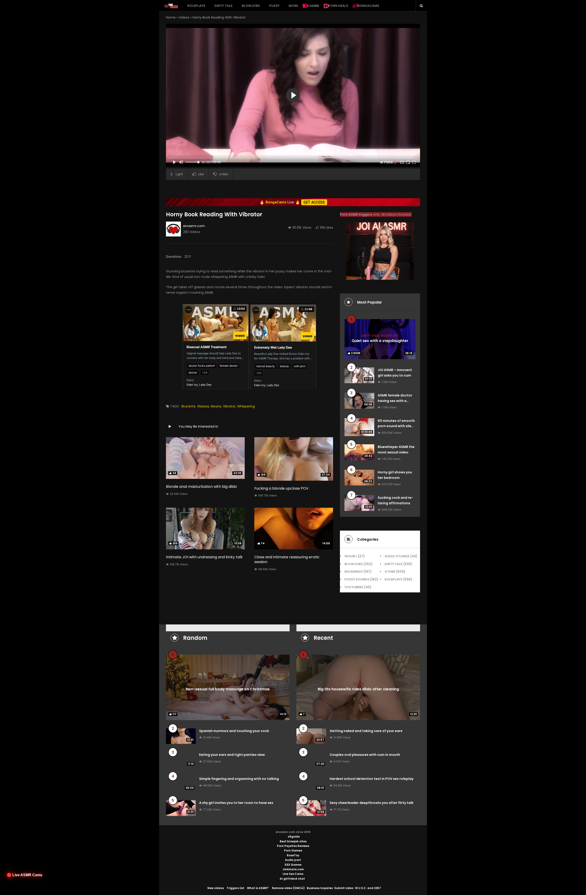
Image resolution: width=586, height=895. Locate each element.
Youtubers (354, 587)
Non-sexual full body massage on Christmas (228, 689)
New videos (215, 888)
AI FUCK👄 (388, 162)
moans (216, 406)
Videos (184, 17)
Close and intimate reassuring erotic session (287, 559)
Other (390, 571)
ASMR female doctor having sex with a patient (395, 401)
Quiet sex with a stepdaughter (380, 340)
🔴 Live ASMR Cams (24, 875)
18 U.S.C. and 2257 (368, 888)
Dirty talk (223, 5)
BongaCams (368, 5)
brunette (188, 406)
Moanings (354, 571)
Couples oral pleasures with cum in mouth (365, 754)
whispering (246, 406)
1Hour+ (351, 556)
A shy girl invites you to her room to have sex (236, 802)
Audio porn (293, 860)
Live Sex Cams (293, 874)
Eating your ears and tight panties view (232, 754)
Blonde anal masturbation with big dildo (201, 486)
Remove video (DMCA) (288, 888)
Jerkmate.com (293, 869)
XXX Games (293, 865)
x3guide (294, 836)
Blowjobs (251, 5)
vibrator (229, 406)
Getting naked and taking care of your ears (366, 731)
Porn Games (293, 850)
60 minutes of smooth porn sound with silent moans (396, 426)
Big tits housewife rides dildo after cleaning (358, 689)
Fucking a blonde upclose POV (281, 488)
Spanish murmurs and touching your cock (234, 731)
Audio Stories (397, 556)
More (293, 5)
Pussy (274, 5)
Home (171, 17)
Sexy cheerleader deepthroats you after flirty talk (371, 802)
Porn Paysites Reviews (293, 846)
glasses (203, 406)
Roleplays (196, 5)
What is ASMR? (258, 888)
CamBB (313, 5)
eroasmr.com (194, 226)
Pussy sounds (357, 579)
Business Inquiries (320, 888)
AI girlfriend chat (292, 879)
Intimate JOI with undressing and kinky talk (204, 557)
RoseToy (293, 855)
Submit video (343, 888)
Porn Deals (338, 5)
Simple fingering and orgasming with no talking (239, 778)
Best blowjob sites (293, 841)
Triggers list (235, 888)
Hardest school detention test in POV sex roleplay (371, 778)
